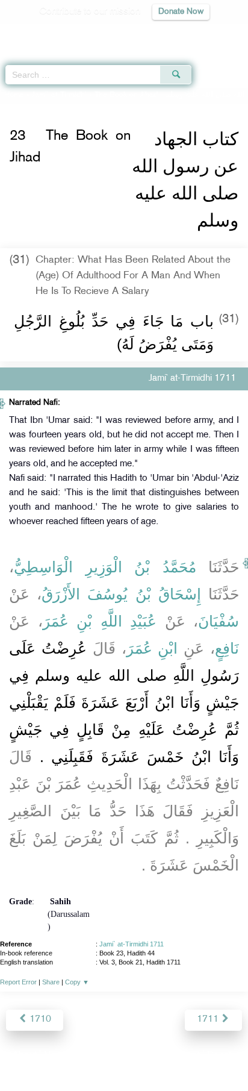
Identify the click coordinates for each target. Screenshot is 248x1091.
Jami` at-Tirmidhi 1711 (131, 944)
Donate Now (180, 12)
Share (51, 982)
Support (91, 1055)
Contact (184, 1055)
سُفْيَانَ (218, 621)
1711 (209, 1019)
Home (14, 95)
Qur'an (70, 33)
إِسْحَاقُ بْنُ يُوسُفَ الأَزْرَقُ (121, 594)
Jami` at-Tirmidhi (59, 95)
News (55, 1055)
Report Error (18, 982)
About (25, 1055)
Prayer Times (164, 33)
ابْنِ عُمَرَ (152, 648)
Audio (213, 33)
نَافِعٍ (227, 648)
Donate (221, 1055)
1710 (39, 1019)
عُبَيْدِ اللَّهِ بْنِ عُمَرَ (100, 621)
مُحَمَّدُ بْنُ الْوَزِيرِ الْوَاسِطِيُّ (105, 566)
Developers (138, 1055)
